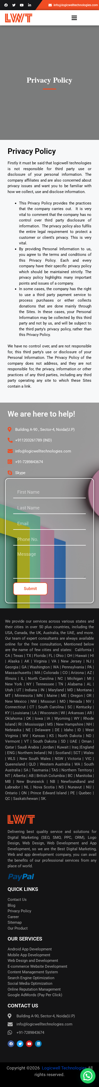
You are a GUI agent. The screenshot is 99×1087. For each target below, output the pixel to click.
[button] (87, 1075)
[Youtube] (21, 5)
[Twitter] (13, 5)
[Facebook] (6, 5)
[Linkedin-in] (29, 5)
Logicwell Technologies (64, 1067)
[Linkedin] (38, 1043)
